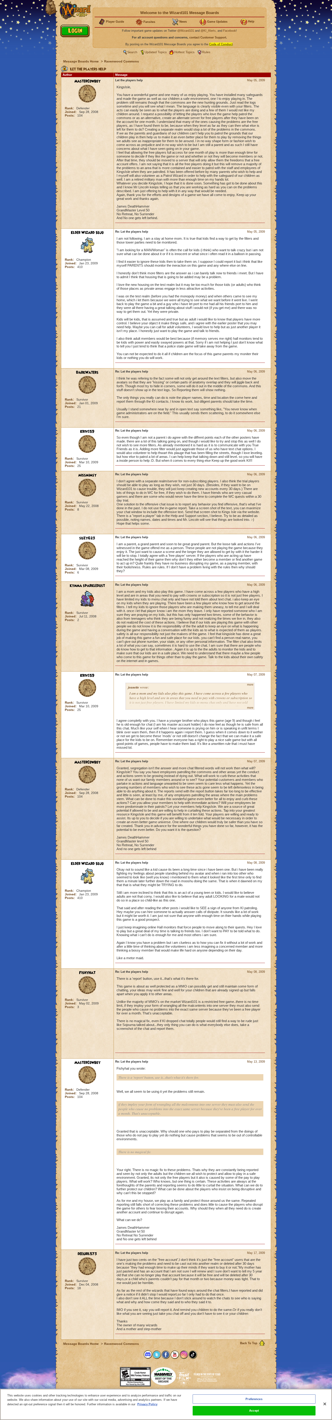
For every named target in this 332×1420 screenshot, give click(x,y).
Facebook (229, 30)
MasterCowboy (87, 81)
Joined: (71, 112)
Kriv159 (87, 431)
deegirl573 (87, 1254)
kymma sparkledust (87, 585)
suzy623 (87, 538)
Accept (254, 1410)
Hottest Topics (184, 52)
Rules (206, 52)
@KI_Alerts (208, 30)
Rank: (70, 108)
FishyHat (87, 972)
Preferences (253, 1399)
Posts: (70, 115)
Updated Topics (156, 52)
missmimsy (87, 475)
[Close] (325, 1404)
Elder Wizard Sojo (87, 232)
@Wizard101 (185, 30)
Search (132, 52)
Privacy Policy (147, 1404)
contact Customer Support (207, 37)
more (250, 684)
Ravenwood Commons (121, 61)
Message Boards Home (81, 61)
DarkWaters (87, 372)
